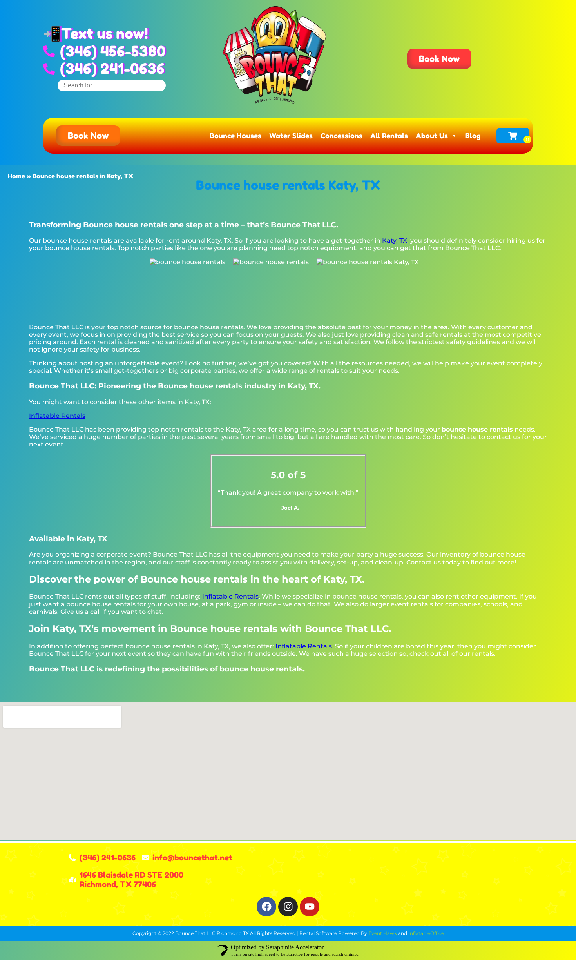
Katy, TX (394, 240)
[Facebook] (266, 906)
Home (16, 176)
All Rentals (389, 135)
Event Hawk (382, 933)
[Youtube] (309, 906)
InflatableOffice (426, 933)
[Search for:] (112, 85)
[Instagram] (288, 906)
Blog (473, 135)
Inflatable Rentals (57, 415)
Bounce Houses (235, 135)
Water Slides (291, 135)
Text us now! (104, 33)
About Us (432, 135)
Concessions (341, 135)
